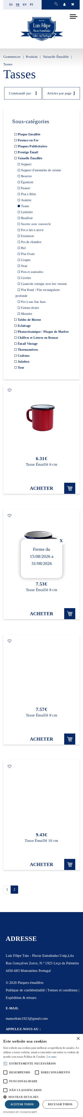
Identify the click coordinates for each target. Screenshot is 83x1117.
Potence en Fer (28, 140)
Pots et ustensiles (32, 272)
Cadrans (23, 355)
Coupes (26, 260)
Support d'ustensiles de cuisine (41, 170)
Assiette (26, 200)
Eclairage (24, 325)
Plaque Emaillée (29, 134)
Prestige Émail (28, 152)
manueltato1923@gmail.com (27, 1018)
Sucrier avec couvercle (36, 224)
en (25, 4)
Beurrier (26, 176)
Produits (32, 56)
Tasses (8, 64)
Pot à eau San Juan (33, 302)
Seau (24, 266)
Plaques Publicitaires (32, 146)
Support (26, 164)
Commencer (12, 56)
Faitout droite (30, 307)
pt (31, 4)
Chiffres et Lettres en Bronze (38, 337)
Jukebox (23, 361)
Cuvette (26, 278)
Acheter (41, 488)
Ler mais (51, 1056)
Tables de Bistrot (29, 319)
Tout (21, 367)
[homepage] (41, 41)
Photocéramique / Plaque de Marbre (43, 331)
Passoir (25, 188)
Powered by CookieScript (20, 1112)
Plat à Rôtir (28, 194)
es (11, 4)
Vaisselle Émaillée (56, 56)
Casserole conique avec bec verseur (44, 284)
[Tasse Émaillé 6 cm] (41, 420)
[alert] (41, 1075)
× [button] (78, 1038)
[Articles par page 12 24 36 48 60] (58, 93)
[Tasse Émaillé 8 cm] (41, 670)
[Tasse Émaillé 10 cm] (41, 796)
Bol (23, 248)
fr (18, 4)
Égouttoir (27, 182)
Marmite (26, 313)
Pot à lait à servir (32, 230)
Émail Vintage (28, 343)
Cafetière (27, 212)
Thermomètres (28, 349)
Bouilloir (27, 218)
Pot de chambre (31, 242)
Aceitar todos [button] (22, 1104)
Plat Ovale (28, 254)
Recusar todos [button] (60, 1104)
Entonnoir (27, 236)
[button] (41, 1096)
